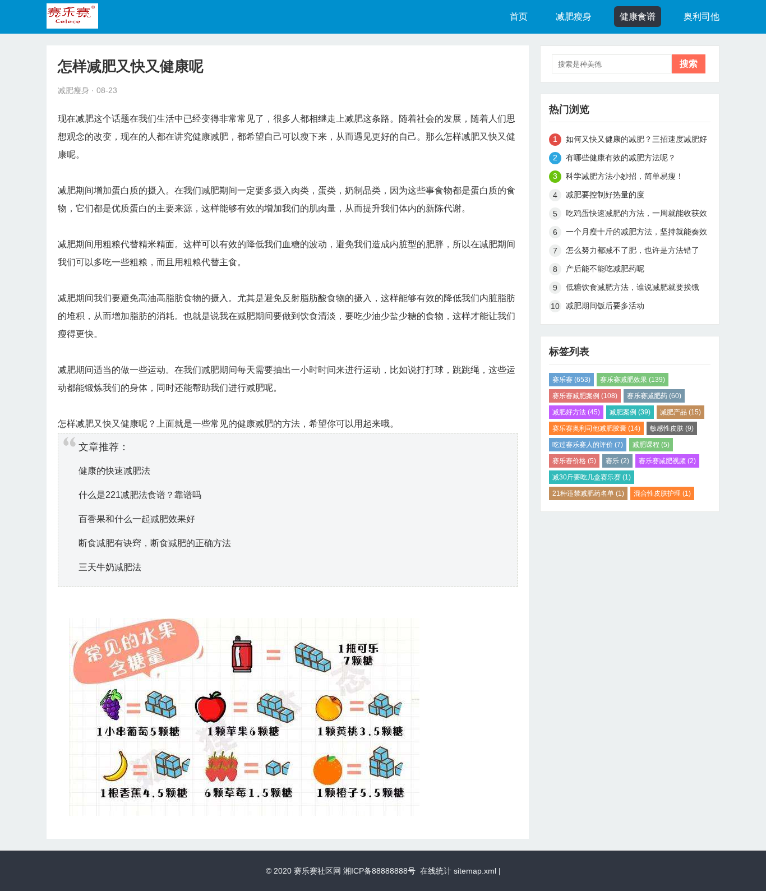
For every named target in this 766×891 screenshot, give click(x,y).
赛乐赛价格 (574, 461)
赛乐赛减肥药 (654, 396)
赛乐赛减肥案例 (584, 396)
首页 (519, 16)
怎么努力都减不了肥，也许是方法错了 (636, 250)
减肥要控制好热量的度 (605, 194)
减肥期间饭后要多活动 (605, 305)
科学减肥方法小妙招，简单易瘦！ (625, 176)
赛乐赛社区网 (317, 870)
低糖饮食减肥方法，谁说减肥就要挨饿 (632, 287)
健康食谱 (638, 16)
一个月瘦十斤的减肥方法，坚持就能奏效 (636, 231)
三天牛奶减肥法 (110, 567)
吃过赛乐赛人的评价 (587, 445)
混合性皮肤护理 (662, 493)
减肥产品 (680, 412)
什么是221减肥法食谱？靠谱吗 (140, 495)
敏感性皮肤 (672, 428)
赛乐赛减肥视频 (667, 461)
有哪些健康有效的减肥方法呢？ (621, 157)
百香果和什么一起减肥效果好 (137, 519)
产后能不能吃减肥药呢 (605, 268)
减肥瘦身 (574, 16)
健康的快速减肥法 (114, 470)
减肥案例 (630, 412)
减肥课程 (651, 445)
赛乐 (617, 461)
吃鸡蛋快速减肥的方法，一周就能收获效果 (636, 215)
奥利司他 (701, 16)
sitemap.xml (475, 870)
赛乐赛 (571, 380)
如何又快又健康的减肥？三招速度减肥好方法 (636, 141)
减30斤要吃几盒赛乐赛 (591, 477)
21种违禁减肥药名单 (588, 493)
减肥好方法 (576, 412)
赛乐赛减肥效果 (632, 380)
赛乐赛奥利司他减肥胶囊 (596, 428)
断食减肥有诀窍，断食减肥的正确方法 (155, 543)
